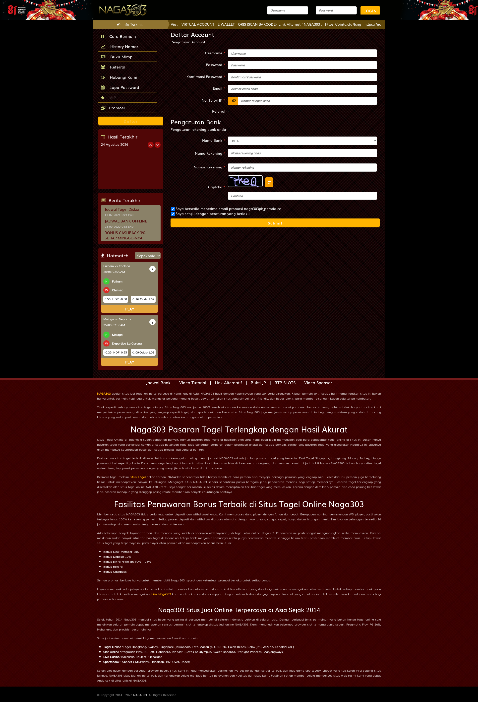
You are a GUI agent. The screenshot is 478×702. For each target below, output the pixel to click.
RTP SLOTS (285, 382)
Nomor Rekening (209, 166)
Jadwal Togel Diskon (122, 209)
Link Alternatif (228, 382)
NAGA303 (104, 393)
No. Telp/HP (213, 100)
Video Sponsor (318, 382)
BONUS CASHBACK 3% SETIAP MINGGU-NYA (125, 235)
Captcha (216, 186)
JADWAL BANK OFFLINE (126, 220)
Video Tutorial (192, 382)
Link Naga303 (161, 594)
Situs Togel (137, 477)
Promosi (116, 108)
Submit (275, 222)
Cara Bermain (121, 36)
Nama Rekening (210, 153)
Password (215, 64)
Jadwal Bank (158, 382)
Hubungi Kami (122, 77)
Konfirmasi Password (205, 76)
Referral (116, 67)
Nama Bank (213, 140)
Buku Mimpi (120, 57)
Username (215, 52)
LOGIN (370, 10)
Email (219, 88)
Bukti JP (258, 382)
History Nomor (123, 46)
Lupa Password (123, 87)
